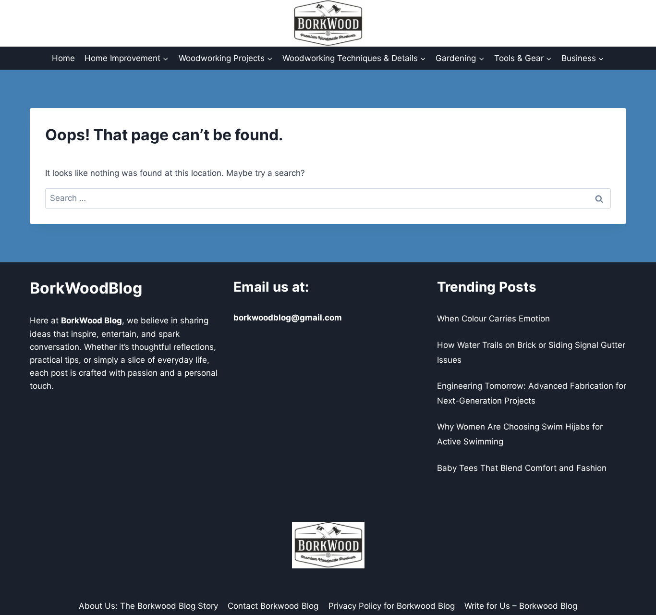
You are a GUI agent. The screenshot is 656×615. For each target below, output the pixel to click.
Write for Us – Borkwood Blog (520, 606)
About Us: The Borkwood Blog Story (148, 606)
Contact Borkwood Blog (273, 606)
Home (63, 58)
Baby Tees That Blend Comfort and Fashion (522, 468)
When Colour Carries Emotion (493, 318)
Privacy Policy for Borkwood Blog (391, 606)
